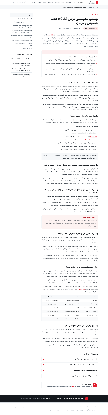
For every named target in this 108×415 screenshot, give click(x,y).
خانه (97, 7)
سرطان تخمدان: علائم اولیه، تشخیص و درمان (20, 59)
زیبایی (74, 2)
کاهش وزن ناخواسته (91, 140)
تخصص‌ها (80, 3)
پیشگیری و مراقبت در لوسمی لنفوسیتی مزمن (23, 44)
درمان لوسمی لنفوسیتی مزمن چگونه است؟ (22, 40)
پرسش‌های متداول (27, 49)
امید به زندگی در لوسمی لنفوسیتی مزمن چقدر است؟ (83, 365)
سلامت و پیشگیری (42, 2)
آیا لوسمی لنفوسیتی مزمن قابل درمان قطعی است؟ (84, 359)
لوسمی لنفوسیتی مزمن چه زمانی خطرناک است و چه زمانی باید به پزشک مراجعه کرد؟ (22, 31)
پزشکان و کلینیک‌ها (59, 2)
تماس (11, 407)
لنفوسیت (50, 35)
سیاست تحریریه (25, 407)
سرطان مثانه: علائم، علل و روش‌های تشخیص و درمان (21, 75)
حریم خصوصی (17, 407)
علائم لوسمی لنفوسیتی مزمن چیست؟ (23, 22)
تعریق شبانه (93, 136)
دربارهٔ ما (34, 2)
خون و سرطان (91, 7)
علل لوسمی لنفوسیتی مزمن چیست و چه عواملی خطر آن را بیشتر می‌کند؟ (22, 26)
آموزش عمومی (51, 2)
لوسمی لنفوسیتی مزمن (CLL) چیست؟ (23, 19)
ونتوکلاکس (82, 289)
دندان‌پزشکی (68, 2)
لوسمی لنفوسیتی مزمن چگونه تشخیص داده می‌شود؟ (21, 36)
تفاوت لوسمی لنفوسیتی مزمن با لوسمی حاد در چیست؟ (83, 376)
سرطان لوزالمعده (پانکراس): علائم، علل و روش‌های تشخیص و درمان (21, 70)
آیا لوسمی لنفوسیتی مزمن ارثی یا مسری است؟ (85, 370)
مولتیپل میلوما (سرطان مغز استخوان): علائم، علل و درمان (21, 64)
